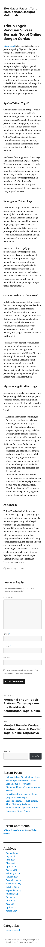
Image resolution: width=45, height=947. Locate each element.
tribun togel (9, 46)
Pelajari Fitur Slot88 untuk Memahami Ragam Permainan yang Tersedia (23, 787)
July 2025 (10, 897)
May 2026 (10, 863)
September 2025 (14, 890)
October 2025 (12, 887)
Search (6, 751)
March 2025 (11, 911)
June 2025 (10, 900)
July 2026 (10, 856)
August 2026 (12, 853)
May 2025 (10, 904)
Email (7, 646)
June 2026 (11, 860)
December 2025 (13, 880)
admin (9, 568)
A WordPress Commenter (15, 830)
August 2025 (12, 894)
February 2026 (13, 873)
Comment (8, 597)
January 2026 (12, 877)
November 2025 (13, 883)
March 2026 (11, 870)
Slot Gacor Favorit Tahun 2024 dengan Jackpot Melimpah (21, 12)
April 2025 (11, 907)
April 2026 (11, 866)
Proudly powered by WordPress (25, 942)
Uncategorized (13, 930)
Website (7, 658)
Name (6, 634)
